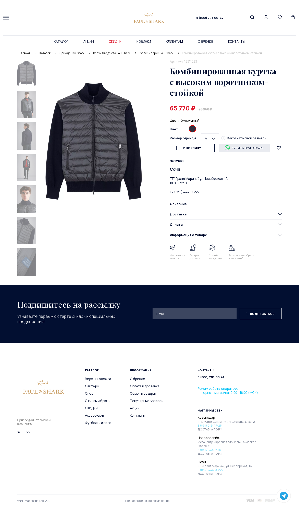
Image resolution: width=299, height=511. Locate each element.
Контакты (236, 41)
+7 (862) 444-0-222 (185, 191)
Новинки (143, 41)
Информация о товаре (188, 235)
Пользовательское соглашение (147, 501)
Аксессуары (94, 415)
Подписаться (262, 314)
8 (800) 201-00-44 (209, 18)
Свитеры (92, 386)
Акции (88, 41)
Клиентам (174, 41)
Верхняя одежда (98, 379)
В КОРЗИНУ (192, 148)
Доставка (178, 214)
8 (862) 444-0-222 (211, 470)
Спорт (90, 393)
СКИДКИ (115, 41)
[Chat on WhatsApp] (284, 496)
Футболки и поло (98, 422)
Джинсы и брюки (97, 401)
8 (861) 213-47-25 (210, 425)
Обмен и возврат (143, 393)
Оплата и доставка (144, 386)
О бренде (205, 41)
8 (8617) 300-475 (209, 450)
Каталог (61, 41)
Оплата (176, 224)
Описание (178, 203)
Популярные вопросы (147, 401)
